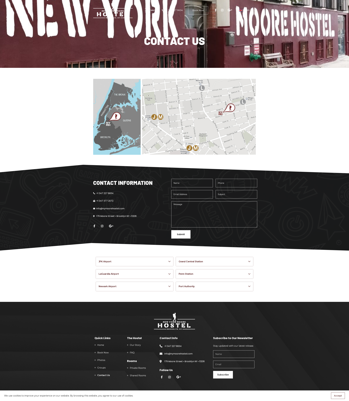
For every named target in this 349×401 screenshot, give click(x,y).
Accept (338, 395)
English (246, 10)
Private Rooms (138, 368)
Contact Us (103, 375)
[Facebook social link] (217, 10)
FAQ (132, 352)
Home (100, 345)
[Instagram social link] (223, 10)
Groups (101, 367)
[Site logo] (113, 10)
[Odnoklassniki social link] (231, 10)
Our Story (135, 345)
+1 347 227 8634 (174, 10)
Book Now (198, 10)
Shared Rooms (138, 375)
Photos (101, 360)
